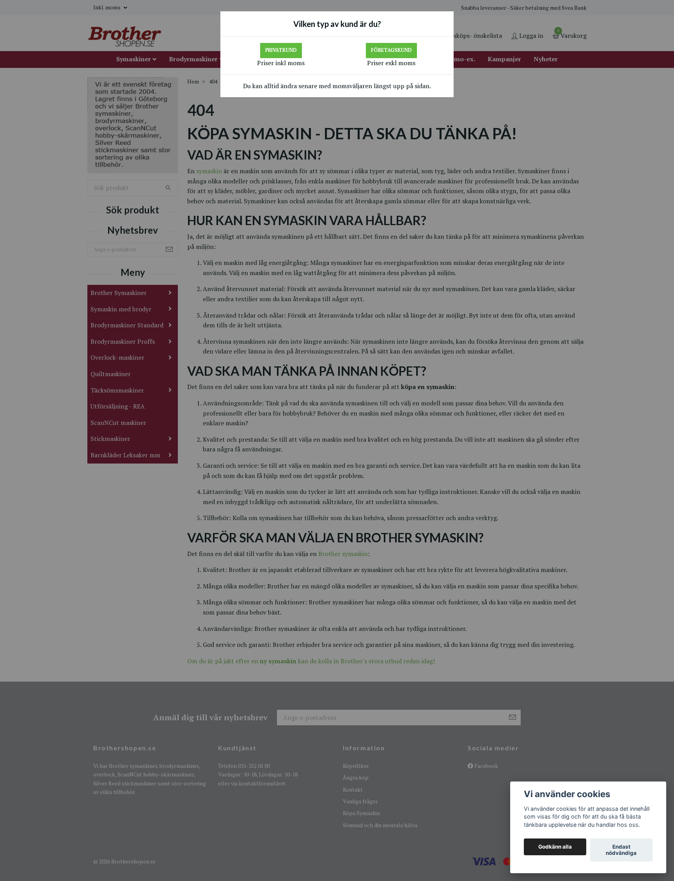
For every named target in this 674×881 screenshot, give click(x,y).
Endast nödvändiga (621, 850)
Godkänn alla (555, 847)
